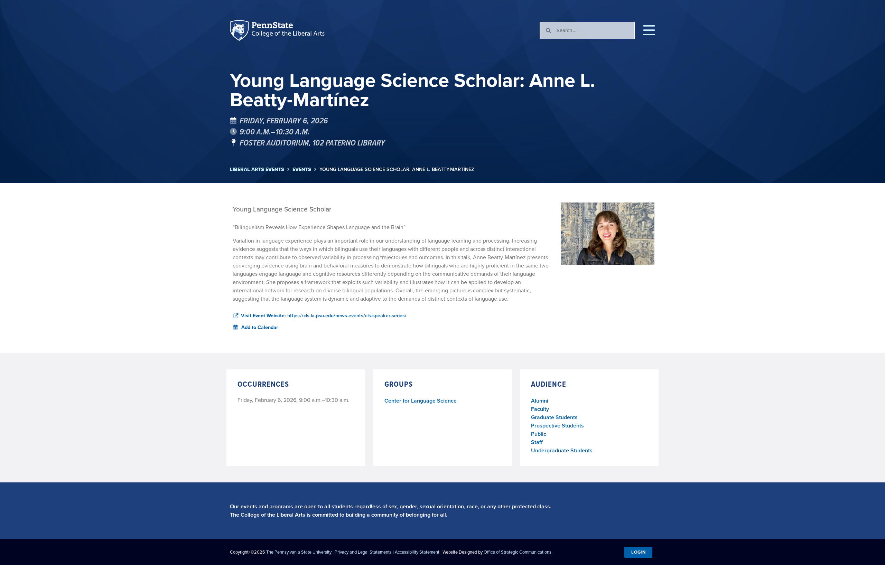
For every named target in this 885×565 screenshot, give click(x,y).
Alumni (539, 401)
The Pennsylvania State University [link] (299, 552)
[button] (649, 30)
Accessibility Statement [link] (417, 552)
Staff (537, 442)
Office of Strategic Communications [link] (517, 552)
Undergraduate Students (562, 450)
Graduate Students (554, 417)
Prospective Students (557, 426)
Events (301, 169)
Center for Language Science (420, 401)
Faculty (540, 409)
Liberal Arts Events (257, 169)
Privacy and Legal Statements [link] (363, 552)
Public (538, 434)
